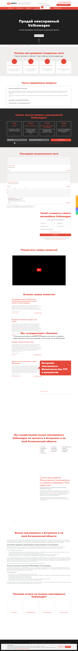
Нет (46, 7)
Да (42, 7)
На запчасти (37, 8)
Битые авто (11, 8)
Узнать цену (61, 518)
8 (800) (64, 2)
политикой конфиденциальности (56, 143)
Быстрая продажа (63, 4)
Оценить (55, 234)
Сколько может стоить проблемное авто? (19, 103)
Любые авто (20, 8)
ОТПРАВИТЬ (61, 140)
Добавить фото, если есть (55, 232)
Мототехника (57, 8)
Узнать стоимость (61, 421)
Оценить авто (39, 35)
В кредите (28, 8)
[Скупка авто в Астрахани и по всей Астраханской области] (12, 3)
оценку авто (51, 493)
